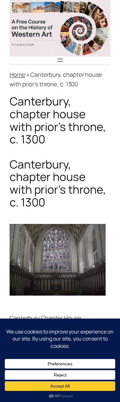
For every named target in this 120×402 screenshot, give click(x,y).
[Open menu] (60, 60)
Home (17, 74)
